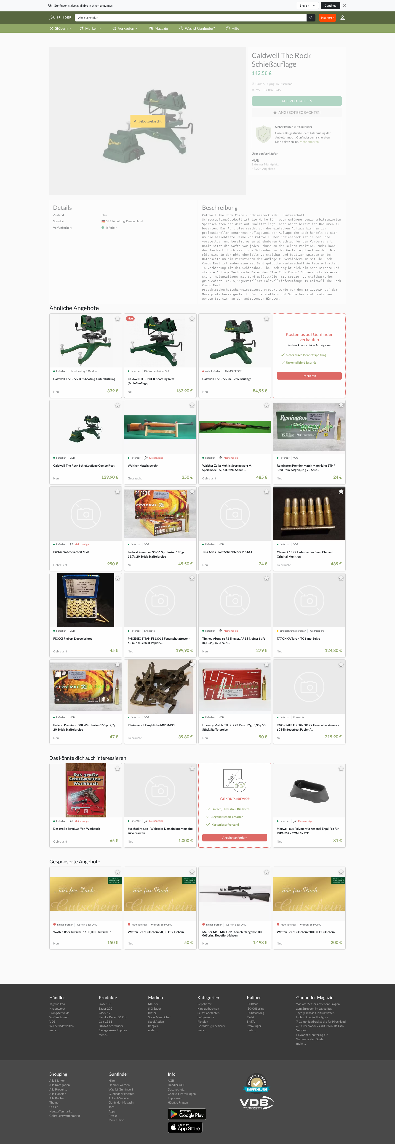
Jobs (112, 1107)
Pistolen (203, 1021)
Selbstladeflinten (208, 1013)
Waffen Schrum (59, 1017)
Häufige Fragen (178, 1102)
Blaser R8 (105, 1004)
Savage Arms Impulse (113, 1030)
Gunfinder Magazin (121, 1102)
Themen (54, 1102)
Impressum (175, 1098)
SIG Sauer (154, 1008)
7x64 (250, 1017)
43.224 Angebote (263, 168)
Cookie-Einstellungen (182, 1094)
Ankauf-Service (119, 1098)
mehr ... (54, 1030)
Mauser (153, 1004)
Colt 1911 (105, 1021)
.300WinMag (255, 1013)
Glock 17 (105, 1013)
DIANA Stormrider (111, 1026)
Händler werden (119, 1085)
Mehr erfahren (309, 142)
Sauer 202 (105, 1008)
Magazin (161, 28)
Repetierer (204, 1004)
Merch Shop (116, 1120)
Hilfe (235, 28)
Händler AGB (176, 1085)
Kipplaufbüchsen (208, 1008)
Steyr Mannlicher (159, 1017)
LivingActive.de (59, 1013)
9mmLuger (254, 1026)
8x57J (251, 1021)
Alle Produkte (58, 1089)
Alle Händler (57, 1094)
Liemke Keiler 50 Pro (112, 1017)
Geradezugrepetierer (211, 1026)
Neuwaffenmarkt (60, 1111)
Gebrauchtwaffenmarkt (64, 1115)
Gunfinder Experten (121, 1094)
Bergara (153, 1026)
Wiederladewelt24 (61, 1026)
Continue (330, 5)
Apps (112, 1111)
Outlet (53, 1107)
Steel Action (156, 1021)
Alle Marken (57, 1080)
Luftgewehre (206, 1017)
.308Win (252, 1004)
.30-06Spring (255, 1008)
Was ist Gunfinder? (200, 28)
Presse (113, 1115)
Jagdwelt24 (57, 1004)
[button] (341, 17)
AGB (171, 1080)
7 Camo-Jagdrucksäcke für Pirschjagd (321, 1021)
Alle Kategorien (59, 1085)
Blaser (152, 1013)
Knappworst (57, 1008)
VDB (255, 160)
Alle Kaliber (56, 1098)
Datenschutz (176, 1089)
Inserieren (327, 17)
